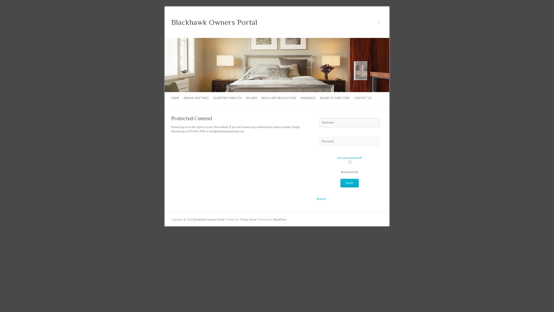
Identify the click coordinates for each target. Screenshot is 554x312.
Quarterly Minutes (227, 98)
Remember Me (349, 172)
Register (321, 199)
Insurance (308, 98)
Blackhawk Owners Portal (214, 22)
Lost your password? (349, 158)
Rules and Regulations (279, 98)
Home (175, 98)
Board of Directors (335, 98)
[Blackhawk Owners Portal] (277, 40)
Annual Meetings (196, 98)
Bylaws (251, 98)
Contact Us (363, 98)
